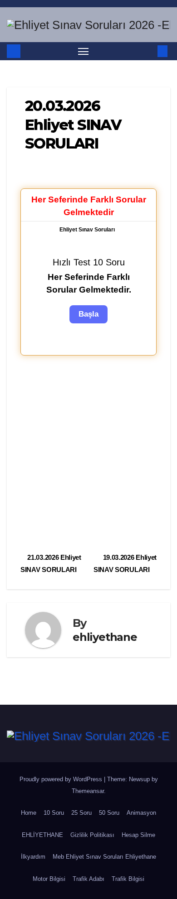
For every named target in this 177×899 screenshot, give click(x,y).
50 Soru (109, 812)
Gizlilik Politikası (92, 835)
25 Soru (81, 812)
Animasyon (141, 812)
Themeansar (88, 791)
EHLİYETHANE (42, 835)
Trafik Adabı (88, 878)
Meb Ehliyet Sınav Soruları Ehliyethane (104, 856)
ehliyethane (105, 637)
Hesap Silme (138, 835)
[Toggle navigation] (83, 51)
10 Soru (54, 812)
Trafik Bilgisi (128, 878)
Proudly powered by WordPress (62, 779)
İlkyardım (33, 856)
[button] (149, 51)
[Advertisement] (88, 453)
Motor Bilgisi (49, 878)
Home (28, 812)
